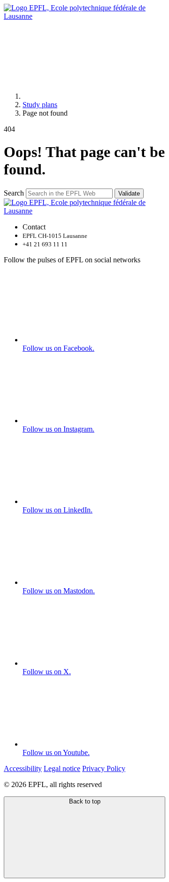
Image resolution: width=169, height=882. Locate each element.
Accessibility (23, 768)
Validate (129, 193)
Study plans (40, 105)
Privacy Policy (103, 768)
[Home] (93, 96)
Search (14, 193)
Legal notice (62, 768)
